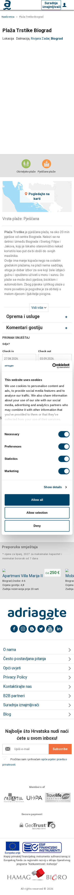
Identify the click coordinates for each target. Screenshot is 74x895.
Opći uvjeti (12, 668)
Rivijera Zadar (40, 38)
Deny (37, 525)
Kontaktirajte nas (17, 686)
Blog (7, 714)
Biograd (57, 38)
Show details (53, 487)
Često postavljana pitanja (24, 658)
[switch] (63, 446)
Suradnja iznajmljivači (51, 5)
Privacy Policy (15, 677)
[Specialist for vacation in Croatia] (37, 613)
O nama (9, 649)
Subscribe (60, 749)
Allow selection (37, 512)
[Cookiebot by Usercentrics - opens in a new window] (52, 365)
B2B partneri (14, 696)
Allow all (37, 499)
